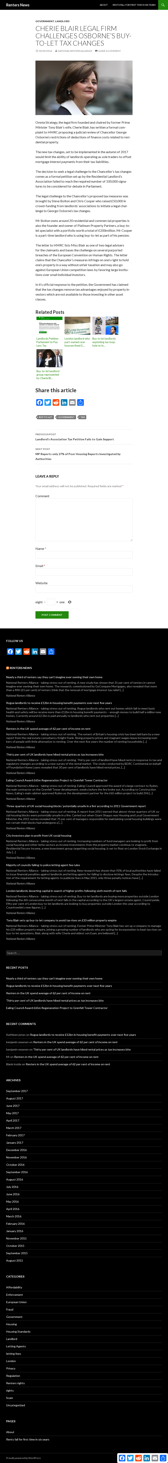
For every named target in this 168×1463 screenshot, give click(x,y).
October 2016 (15, 1164)
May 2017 (12, 1113)
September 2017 (17, 1091)
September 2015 (17, 1253)
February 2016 (15, 1223)
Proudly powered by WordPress (23, 1458)
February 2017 (15, 1135)
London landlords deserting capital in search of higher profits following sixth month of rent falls (66, 890)
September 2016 (17, 1172)
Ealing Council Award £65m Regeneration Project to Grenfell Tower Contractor (57, 780)
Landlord (62, 21)
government (66, 417)
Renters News (18, 5)
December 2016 (16, 1150)
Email (40, 566)
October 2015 (15, 1245)
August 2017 (14, 1098)
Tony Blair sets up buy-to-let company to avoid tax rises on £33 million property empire (61, 920)
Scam (9, 1398)
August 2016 (14, 1179)
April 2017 (12, 1120)
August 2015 (14, 1260)
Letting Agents (16, 1346)
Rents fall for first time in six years (134, 4)
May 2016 (12, 1201)
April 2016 (12, 1209)
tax (82, 417)
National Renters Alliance (75, 50)
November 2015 (16, 1238)
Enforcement (14, 1294)
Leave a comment (109, 50)
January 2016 (14, 1231)
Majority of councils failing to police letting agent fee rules (43, 865)
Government (44, 21)
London (11, 1361)
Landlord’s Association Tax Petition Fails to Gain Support (74, 437)
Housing (11, 1324)
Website (41, 583)
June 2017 (12, 1105)
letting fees (13, 1353)
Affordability (14, 1287)
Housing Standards (18, 1331)
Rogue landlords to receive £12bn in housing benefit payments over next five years (59, 703)
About (104, 4)
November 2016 (16, 1157)
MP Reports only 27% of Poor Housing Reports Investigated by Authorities (77, 454)
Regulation (13, 1375)
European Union (16, 1302)
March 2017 (13, 1128)
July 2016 (12, 1186)
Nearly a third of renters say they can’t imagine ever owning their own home (54, 677)
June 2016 (12, 1194)
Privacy (10, 1368)
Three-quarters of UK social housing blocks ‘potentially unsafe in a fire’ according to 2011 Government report (76, 806)
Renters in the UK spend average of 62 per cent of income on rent (48, 728)
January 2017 (14, 1142)
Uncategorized (15, 1405)
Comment (42, 496)
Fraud (9, 1309)
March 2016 (13, 1216)
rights (10, 1390)
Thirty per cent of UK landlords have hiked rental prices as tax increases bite (55, 754)
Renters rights (15, 1383)
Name (40, 548)
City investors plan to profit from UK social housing (38, 835)
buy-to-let (45, 417)
